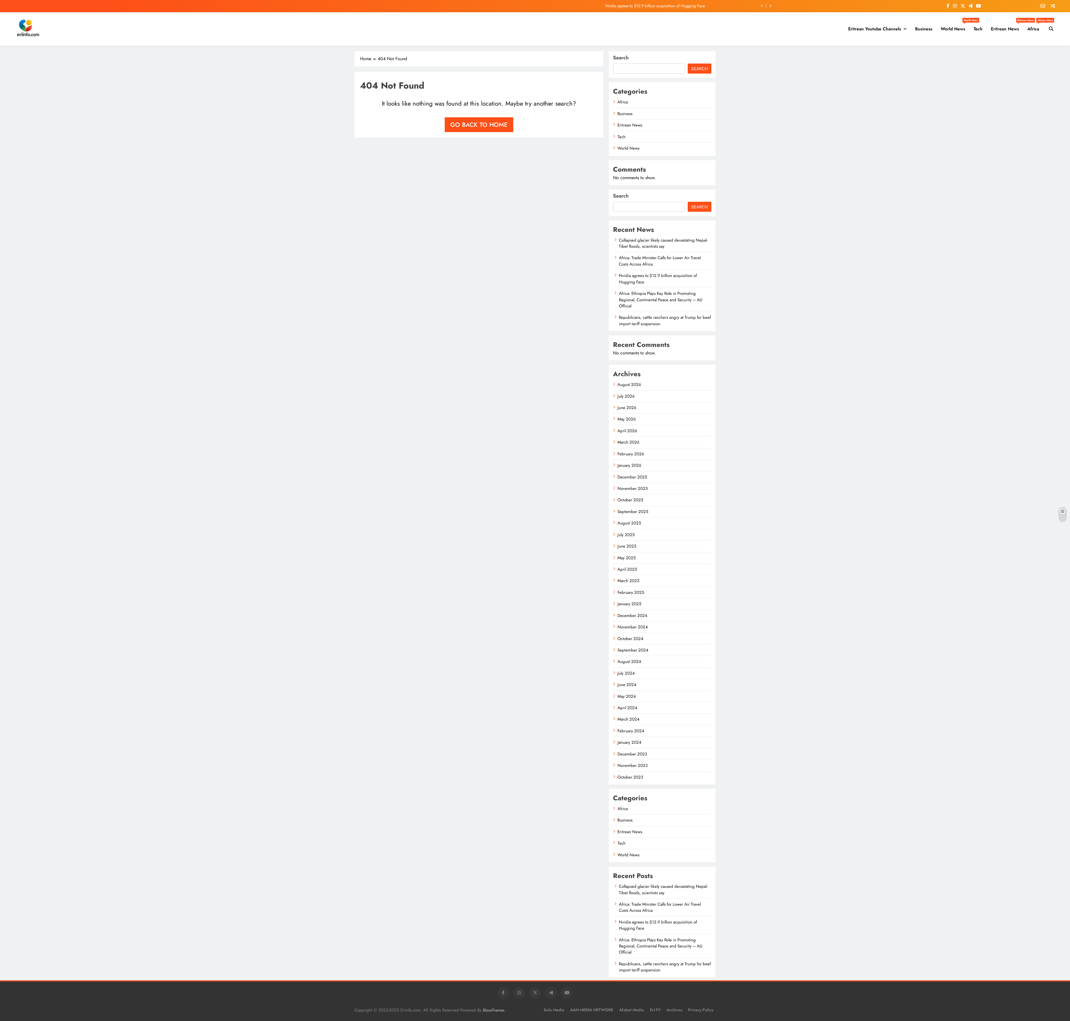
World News (955, 26)
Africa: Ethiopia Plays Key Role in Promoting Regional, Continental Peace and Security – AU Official (660, 299)
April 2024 (627, 708)
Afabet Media (631, 1010)
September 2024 (632, 650)
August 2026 (629, 384)
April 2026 (627, 431)
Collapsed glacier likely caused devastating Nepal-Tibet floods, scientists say (663, 243)
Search (621, 57)
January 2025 (629, 604)
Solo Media (554, 1010)
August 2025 (629, 523)
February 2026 (630, 454)
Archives (674, 1010)
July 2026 (626, 396)
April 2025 (627, 569)
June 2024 (626, 685)
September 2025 (632, 512)
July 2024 (626, 673)
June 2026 (626, 408)
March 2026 (628, 442)
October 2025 (630, 500)
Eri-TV (655, 1010)
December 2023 (632, 754)
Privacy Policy (700, 1010)
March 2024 (628, 719)
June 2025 (626, 546)
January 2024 (629, 742)
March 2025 (628, 581)
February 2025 (630, 592)
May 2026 (626, 419)
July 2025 (625, 535)
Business (923, 29)
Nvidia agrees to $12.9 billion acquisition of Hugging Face (655, 6)
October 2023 (630, 777)
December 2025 (632, 477)
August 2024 (629, 661)
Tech (978, 29)
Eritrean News (1007, 26)
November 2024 (632, 627)
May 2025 (626, 558)
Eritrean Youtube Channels (874, 29)
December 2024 (632, 615)
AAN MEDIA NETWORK (591, 1010)
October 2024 (630, 639)
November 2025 (632, 488)
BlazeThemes (493, 1010)
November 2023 (632, 765)
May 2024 (626, 696)
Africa (1035, 26)
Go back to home (479, 124)
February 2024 (630, 731)
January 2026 (629, 465)
